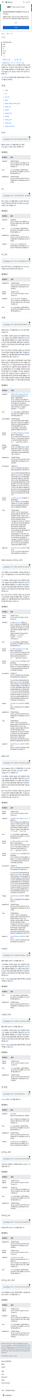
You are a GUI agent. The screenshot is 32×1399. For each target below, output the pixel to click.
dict (11, 622)
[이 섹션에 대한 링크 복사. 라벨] (7, 318)
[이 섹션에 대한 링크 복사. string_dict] (13, 1152)
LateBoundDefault (23, 394)
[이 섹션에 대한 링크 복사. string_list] (12, 1215)
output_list (8, 113)
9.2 (12, 63)
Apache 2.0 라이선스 (16, 1347)
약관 (2, 1390)
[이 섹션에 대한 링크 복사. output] (9, 949)
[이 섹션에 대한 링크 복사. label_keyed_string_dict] (24, 560)
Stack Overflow (5, 1383)
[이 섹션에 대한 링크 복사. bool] (7, 133)
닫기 (16, 23)
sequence (16, 244)
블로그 (3, 1364)
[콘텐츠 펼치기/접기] (12, 42)
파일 (25, 447)
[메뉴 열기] (3, 2)
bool (12, 433)
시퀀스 (15, 298)
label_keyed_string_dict (12, 103)
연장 (8, 33)
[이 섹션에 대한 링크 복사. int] (5, 189)
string (12, 170)
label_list (8, 107)
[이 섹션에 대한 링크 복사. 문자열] (9, 1087)
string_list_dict (9, 126)
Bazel (2, 33)
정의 (2, 77)
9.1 (14, 63)
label (6, 100)
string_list (8, 123)
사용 (7, 77)
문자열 (7, 116)
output (7, 110)
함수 (26, 396)
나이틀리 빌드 (5, 63)
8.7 (20, 63)
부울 (6, 90)
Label (11, 818)
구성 (16, 512)
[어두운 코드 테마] (29, 137)
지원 (2, 1374)
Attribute (7, 139)
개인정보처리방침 (10, 1390)
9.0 (17, 63)
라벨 (12, 394)
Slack (2, 1380)
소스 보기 (18, 59)
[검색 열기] (24, 2)
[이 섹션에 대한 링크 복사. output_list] (12, 1015)
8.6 (23, 63)
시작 (16, 27)
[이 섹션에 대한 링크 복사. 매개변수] (9, 152)
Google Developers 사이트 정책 (22, 1349)
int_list (7, 97)
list (9, 773)
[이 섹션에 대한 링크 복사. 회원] (7, 86)
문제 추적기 (4, 1377)
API (12, 33)
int (5, 94)
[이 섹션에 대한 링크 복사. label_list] (11, 756)
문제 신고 (6, 59)
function (17, 622)
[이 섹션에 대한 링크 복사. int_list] (9, 255)
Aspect (13, 548)
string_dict (8, 120)
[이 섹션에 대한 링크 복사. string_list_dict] (16, 1280)
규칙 (16, 380)
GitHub (3, 1367)
